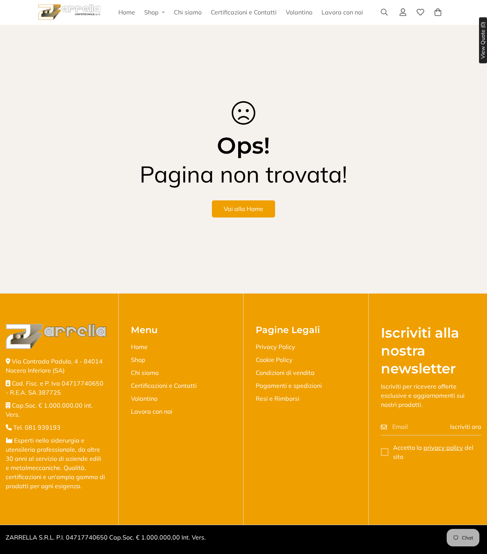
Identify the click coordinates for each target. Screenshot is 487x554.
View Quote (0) (482, 40)
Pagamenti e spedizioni (289, 385)
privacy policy (443, 447)
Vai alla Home (243, 209)
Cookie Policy (274, 360)
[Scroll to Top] (472, 512)
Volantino (299, 12)
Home (126, 12)
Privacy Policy (275, 347)
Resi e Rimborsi (277, 398)
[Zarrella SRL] (69, 12)
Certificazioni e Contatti (244, 12)
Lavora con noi (342, 12)
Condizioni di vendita (285, 372)
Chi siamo (188, 12)
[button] (438, 12)
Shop (151, 12)
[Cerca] (384, 12)
